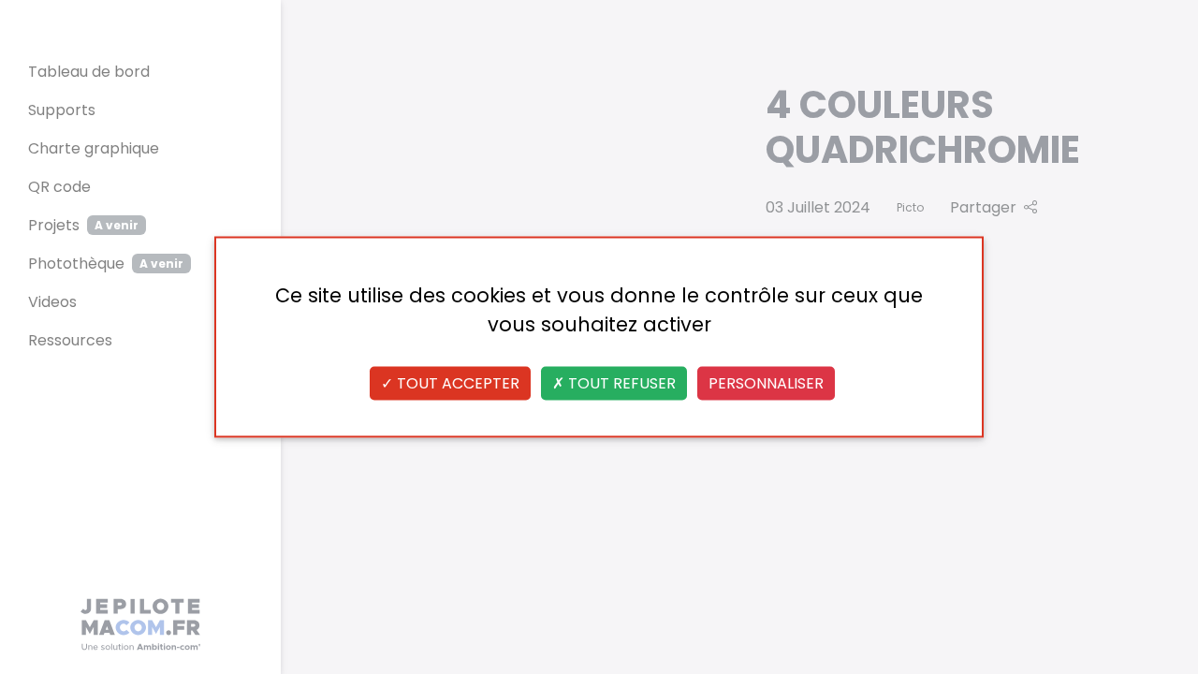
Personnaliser (766, 383)
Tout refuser (620, 383)
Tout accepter (456, 383)
